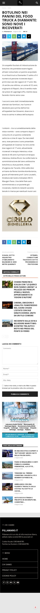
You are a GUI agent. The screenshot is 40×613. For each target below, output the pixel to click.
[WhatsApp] (14, 36)
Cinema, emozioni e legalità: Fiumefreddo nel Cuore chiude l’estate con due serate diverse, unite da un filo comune (25, 309)
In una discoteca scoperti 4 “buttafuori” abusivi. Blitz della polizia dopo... (26, 453)
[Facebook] (4, 36)
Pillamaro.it (8, 31)
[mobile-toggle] (3, 3)
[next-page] (7, 336)
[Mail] (11, 582)
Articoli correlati (11, 272)
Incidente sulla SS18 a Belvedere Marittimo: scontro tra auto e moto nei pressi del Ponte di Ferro (25, 326)
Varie (9, 8)
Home (4, 8)
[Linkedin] (19, 36)
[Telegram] (24, 36)
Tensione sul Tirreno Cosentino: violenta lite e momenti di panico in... (26, 475)
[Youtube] (18, 582)
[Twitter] (9, 36)
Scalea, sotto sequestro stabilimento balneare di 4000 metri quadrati (9, 259)
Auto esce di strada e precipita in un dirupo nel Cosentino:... (25, 500)
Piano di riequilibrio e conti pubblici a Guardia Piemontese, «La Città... (26, 464)
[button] (37, 3)
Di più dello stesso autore (14, 276)
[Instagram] (7, 582)
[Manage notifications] (35, 607)
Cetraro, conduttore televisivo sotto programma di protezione (30, 259)
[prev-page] (3, 336)
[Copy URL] (29, 36)
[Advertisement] (20, 121)
